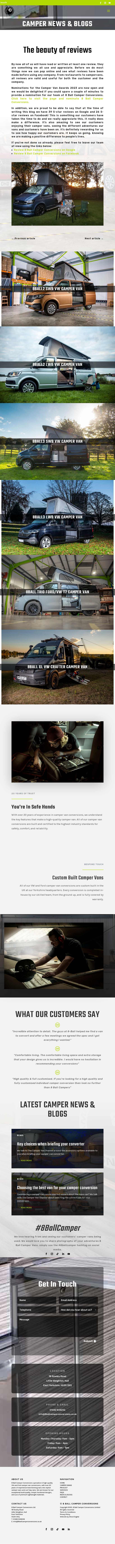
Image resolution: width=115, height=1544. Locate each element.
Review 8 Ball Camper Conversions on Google (44, 149)
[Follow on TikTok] (57, 1254)
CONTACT (63, 1497)
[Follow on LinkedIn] (63, 1254)
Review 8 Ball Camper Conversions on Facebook (46, 153)
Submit (88, 1341)
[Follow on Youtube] (68, 1254)
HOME (62, 1483)
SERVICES (64, 1490)
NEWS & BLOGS (66, 1495)
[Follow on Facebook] (46, 1254)
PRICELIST (63, 1488)
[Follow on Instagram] (52, 1254)
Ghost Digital (74, 1517)
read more (26, 1160)
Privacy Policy (65, 1514)
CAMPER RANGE (66, 1485)
